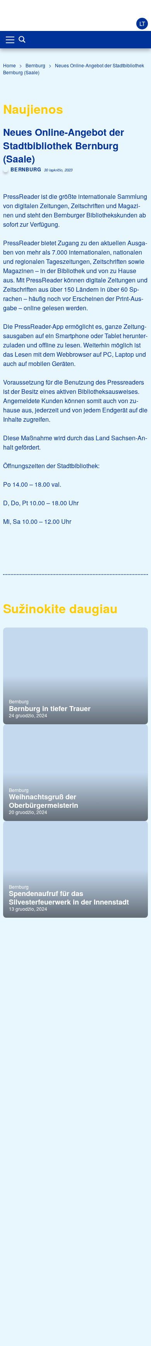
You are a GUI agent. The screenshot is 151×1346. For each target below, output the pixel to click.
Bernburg (35, 65)
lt (142, 23)
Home (9, 65)
